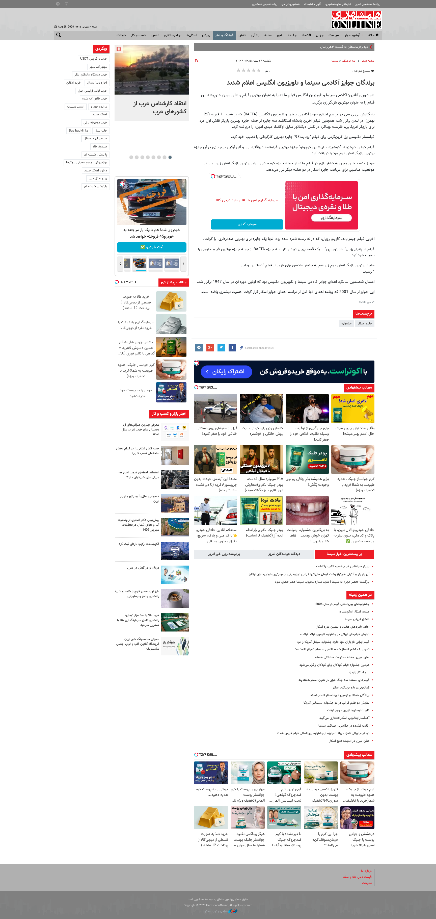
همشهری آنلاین (354, 20)
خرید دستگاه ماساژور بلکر (90, 74)
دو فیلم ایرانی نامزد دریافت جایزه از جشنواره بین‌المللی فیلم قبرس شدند (323, 733)
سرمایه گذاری (247, 224)
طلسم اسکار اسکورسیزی (354, 611)
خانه (371, 35)
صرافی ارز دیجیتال (95, 138)
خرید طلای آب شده (94, 98)
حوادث (121, 35)
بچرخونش (152, 247)
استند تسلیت (75, 106)
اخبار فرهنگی (349, 61)
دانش (242, 35)
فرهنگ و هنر (224, 35)
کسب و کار (138, 35)
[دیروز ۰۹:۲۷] (175, 432)
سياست (334, 35)
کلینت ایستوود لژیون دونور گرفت (348, 710)
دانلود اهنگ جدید (95, 170)
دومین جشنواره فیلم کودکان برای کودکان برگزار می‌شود (334, 665)
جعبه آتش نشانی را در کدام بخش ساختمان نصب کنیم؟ (137, 451)
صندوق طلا (100, 146)
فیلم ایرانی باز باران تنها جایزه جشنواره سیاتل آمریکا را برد (333, 642)
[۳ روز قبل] (175, 598)
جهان (319, 35)
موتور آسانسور (98, 66)
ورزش (206, 35)
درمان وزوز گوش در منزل (143, 567)
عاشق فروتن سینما (357, 619)
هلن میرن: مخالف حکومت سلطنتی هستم (342, 657)
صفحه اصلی (367, 61)
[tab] (344, 554)
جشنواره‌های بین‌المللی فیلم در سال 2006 (342, 604)
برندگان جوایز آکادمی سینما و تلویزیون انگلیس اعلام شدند (300, 83)
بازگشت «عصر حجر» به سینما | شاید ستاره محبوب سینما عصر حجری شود (322, 581)
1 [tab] (170, 157)
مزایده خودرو (99, 106)
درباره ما (366, 871)
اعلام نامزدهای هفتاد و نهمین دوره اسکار (342, 626)
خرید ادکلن (73, 82)
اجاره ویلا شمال (97, 82)
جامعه (292, 35)
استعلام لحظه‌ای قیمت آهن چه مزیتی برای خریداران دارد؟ (139, 475)
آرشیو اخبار (352, 35)
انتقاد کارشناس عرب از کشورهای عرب (159, 108)
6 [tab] (142, 157)
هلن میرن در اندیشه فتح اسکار (349, 741)
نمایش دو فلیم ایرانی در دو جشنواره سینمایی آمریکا (336, 702)
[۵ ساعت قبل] (152, 70)
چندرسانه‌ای (172, 35)
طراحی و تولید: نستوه (216, 911)
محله (267, 35)
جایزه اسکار (365, 323)
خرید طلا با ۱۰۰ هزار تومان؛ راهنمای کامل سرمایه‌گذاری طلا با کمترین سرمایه (138, 620)
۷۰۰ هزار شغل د (357, 46)
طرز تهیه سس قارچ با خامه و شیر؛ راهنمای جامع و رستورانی (137, 594)
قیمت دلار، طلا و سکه (357, 877)
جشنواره (346, 323)
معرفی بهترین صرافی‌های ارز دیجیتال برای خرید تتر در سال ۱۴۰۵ (140, 429)
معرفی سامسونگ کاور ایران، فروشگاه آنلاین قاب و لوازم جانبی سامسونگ (137, 644)
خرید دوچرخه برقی (95, 122)
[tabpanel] (152, 83)
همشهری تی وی (290, 4)
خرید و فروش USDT (93, 58)
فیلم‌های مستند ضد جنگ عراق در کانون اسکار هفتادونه (333, 680)
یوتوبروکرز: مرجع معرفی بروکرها (86, 162)
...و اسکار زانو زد (359, 672)
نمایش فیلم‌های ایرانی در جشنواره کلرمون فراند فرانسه (334, 634)
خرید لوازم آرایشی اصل (92, 90)
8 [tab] (131, 157)
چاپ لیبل (101, 130)
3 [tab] (159, 157)
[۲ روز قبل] (175, 479)
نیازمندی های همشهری (338, 4)
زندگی (255, 35)
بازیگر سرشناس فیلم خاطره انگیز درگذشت (342, 566)
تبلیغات (367, 883)
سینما (335, 61)
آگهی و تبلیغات (312, 4)
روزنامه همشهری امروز (367, 4)
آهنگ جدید (99, 114)
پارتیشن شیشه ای (95, 154)
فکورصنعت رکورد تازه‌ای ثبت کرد (139, 544)
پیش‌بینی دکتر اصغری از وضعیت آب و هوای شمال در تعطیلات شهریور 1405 (138, 525)
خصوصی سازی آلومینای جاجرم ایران (139, 499)
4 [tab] (153, 157)
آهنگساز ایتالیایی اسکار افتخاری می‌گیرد (344, 718)
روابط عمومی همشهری (264, 4)
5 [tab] (148, 157)
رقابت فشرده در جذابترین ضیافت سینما (343, 725)
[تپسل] (212, 176)
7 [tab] (137, 157)
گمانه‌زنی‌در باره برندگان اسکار (351, 687)
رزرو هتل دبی (98, 178)
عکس (155, 35)
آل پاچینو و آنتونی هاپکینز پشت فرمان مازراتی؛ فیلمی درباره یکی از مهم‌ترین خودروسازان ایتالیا (309, 574)
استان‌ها (191, 35)
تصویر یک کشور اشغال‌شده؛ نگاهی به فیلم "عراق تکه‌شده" (332, 649)
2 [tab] (164, 157)
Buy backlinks (79, 130)
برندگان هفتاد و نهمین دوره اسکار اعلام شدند (339, 695)
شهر (280, 35)
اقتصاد (306, 35)
